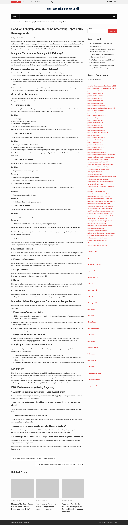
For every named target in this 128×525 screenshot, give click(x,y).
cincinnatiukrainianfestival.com (97, 194)
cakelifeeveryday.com (94, 211)
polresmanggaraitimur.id (107, 201)
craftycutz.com (92, 179)
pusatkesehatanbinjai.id (95, 125)
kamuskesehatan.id (107, 206)
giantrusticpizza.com (101, 238)
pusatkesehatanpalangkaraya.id (97, 154)
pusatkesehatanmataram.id (96, 147)
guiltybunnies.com (109, 186)
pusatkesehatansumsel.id (95, 103)
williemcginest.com (93, 181)
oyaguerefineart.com (94, 196)
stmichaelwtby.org (93, 243)
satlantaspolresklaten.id (95, 174)
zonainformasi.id (93, 245)
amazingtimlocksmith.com (104, 199)
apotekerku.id (111, 154)
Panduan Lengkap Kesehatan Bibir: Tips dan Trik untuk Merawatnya (34, 458)
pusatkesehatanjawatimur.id (96, 96)
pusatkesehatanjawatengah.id (96, 105)
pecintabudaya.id (109, 157)
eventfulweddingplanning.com (97, 223)
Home (15, 17)
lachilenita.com (107, 226)
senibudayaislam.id (109, 164)
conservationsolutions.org (95, 213)
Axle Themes (113, 522)
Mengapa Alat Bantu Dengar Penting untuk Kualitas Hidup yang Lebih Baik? (22, 506)
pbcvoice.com (92, 199)
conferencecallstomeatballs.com (97, 240)
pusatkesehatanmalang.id (95, 145)
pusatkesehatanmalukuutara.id (97, 115)
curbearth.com (108, 213)
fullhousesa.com (111, 194)
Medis (36, 38)
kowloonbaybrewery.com (95, 226)
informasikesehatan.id (94, 206)
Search (90, 28)
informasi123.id (102, 245)
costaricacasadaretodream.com (97, 230)
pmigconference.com (100, 218)
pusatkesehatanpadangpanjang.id (98, 132)
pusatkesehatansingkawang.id (97, 152)
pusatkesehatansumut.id (95, 98)
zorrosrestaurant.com (106, 181)
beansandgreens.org (107, 211)
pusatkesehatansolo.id (94, 142)
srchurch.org (91, 238)
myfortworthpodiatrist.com (96, 233)
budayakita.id (104, 159)
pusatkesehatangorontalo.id (96, 118)
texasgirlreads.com (102, 179)
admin (28, 38)
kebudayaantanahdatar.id (95, 167)
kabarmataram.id (107, 208)
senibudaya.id (92, 162)
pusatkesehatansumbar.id (95, 101)
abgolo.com (91, 228)
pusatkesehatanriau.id (94, 108)
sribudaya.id (105, 169)
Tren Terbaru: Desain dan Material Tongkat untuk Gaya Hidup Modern (46, 506)
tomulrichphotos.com (106, 221)
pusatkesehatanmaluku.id (95, 113)
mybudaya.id (106, 167)
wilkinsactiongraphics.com (96, 186)
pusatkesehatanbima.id (95, 150)
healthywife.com (105, 196)
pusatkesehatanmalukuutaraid (62, 8)
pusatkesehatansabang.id (95, 120)
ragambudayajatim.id (94, 159)
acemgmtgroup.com (94, 189)
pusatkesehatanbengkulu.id (96, 110)
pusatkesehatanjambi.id (108, 108)
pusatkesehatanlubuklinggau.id (97, 140)
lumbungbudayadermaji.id (95, 164)
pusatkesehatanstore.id (95, 88)
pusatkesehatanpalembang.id (96, 137)
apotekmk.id (91, 157)
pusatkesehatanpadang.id (95, 128)
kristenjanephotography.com (96, 235)
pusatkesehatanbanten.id (95, 93)
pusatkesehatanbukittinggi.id (96, 130)
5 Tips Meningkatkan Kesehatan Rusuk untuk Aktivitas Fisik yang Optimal (59, 464)
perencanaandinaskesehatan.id (97, 91)
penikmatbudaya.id (102, 162)
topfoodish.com (105, 216)
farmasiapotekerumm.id (95, 208)
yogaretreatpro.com (110, 233)
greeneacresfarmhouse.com (96, 191)
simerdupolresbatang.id (95, 172)
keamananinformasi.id (105, 243)
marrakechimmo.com (94, 201)
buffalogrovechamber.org (95, 177)
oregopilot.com (99, 228)
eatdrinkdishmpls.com (110, 177)
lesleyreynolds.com (93, 221)
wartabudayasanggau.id (95, 169)
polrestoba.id (92, 204)
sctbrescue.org (109, 235)
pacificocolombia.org (94, 216)
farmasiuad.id (99, 157)
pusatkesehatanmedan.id (95, 123)
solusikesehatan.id (93, 86)
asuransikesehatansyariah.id (107, 86)
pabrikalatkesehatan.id (109, 88)
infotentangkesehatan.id (103, 204)
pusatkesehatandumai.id (95, 135)
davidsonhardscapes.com (95, 184)
